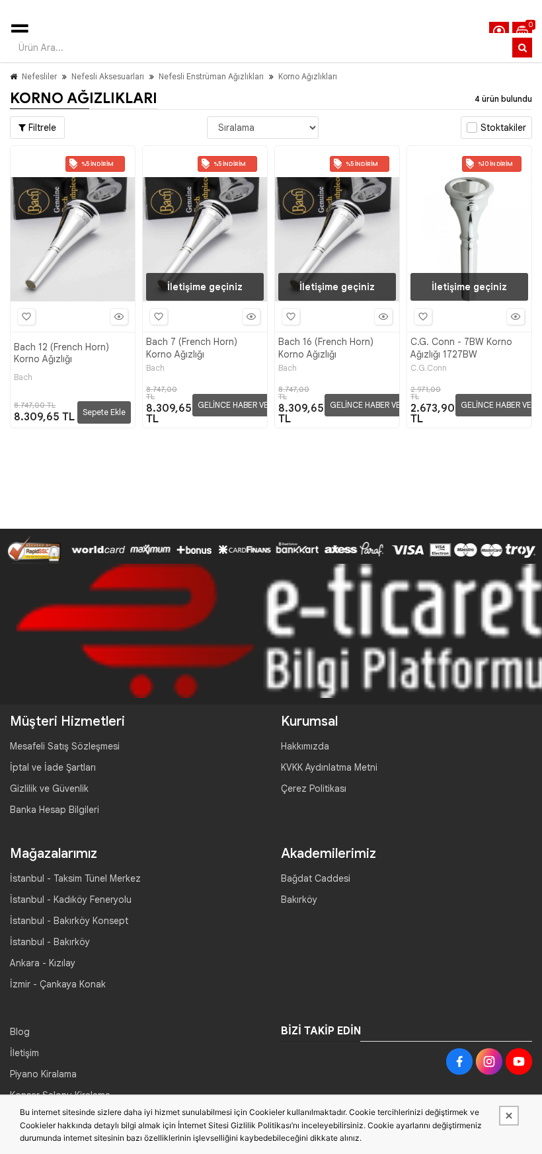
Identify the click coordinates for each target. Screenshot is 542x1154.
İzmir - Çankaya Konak (58, 984)
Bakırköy (299, 899)
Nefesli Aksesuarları (107, 76)
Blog (20, 1032)
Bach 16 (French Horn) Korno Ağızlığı (325, 348)
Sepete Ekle (104, 412)
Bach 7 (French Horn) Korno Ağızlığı (191, 348)
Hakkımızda (305, 746)
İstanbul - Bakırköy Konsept (69, 921)
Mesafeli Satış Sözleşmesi (65, 746)
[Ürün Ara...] (522, 48)
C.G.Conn (428, 368)
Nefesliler (39, 76)
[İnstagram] (489, 1061)
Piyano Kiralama (43, 1074)
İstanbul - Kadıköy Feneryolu (71, 899)
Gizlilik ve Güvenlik (49, 788)
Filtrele (41, 128)
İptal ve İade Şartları (53, 767)
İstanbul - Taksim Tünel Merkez (75, 878)
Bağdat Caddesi (315, 878)
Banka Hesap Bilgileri (54, 810)
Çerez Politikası (313, 788)
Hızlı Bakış (119, 316)
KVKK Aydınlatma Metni (329, 767)
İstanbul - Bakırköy (50, 942)
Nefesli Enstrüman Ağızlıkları (211, 76)
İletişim (24, 1053)
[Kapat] (509, 1116)
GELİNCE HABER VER (235, 405)
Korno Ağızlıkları (307, 76)
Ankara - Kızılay (42, 963)
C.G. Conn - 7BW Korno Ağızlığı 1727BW (461, 348)
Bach (23, 377)
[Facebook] (459, 1061)
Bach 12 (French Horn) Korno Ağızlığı (61, 353)
